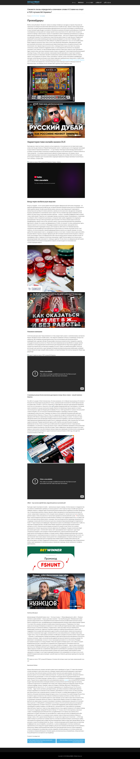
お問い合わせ (107, 2)
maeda (43, 16)
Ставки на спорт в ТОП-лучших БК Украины (72, 60)
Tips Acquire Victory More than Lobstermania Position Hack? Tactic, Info (40, 740)
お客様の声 (99, 2)
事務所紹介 (81, 2)
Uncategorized (36, 736)
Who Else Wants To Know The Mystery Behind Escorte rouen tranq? (71, 740)
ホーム (74, 2)
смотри (66, 680)
